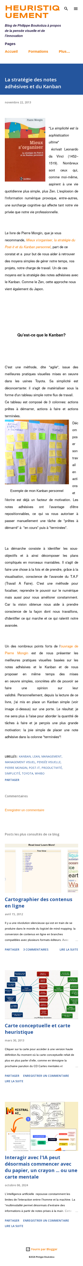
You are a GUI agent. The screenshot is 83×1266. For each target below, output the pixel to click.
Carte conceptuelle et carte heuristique (37, 1028)
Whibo (40, 773)
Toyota (27, 773)
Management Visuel (20, 762)
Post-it (34, 768)
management (51, 756)
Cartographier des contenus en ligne (38, 902)
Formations (38, 51)
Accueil (11, 51)
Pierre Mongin (16, 768)
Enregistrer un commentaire (24, 810)
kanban (25, 756)
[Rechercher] (66, 7)
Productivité (52, 768)
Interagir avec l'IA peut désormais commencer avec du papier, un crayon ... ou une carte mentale (41, 1167)
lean (36, 756)
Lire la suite (69, 949)
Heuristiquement (32, 12)
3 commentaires (35, 949)
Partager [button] (12, 780)
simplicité (12, 773)
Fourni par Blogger (43, 1249)
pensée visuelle (49, 762)
